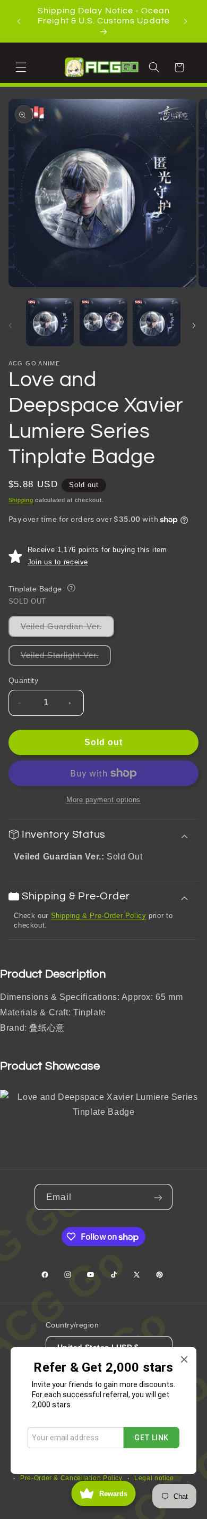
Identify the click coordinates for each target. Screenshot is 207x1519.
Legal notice (154, 1478)
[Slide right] (195, 325)
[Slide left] (11, 325)
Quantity (23, 681)
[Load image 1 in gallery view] (50, 322)
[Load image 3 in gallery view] (156, 322)
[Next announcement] (187, 21)
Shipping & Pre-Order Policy (98, 916)
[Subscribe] (159, 1197)
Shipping (20, 500)
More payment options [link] (103, 800)
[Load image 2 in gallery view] (103, 322)
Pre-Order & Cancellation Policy (71, 1478)
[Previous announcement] (20, 21)
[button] (22, 67)
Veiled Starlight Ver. (66, 658)
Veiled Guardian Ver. (67, 629)
